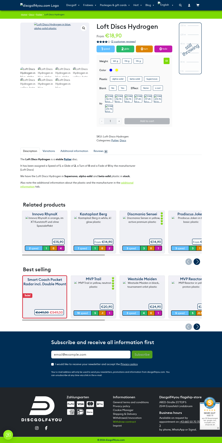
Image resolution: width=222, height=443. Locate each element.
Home (24, 14)
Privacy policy (129, 364)
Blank (102, 88)
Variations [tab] (49, 151)
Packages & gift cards (113, 5)
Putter (39, 14)
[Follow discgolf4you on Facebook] (46, 428)
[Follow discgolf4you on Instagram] (37, 428)
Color (102, 70)
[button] (84, 28)
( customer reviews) (123, 41)
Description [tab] (30, 151)
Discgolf (71, 5)
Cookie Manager (123, 410)
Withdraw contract (124, 421)
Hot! (136, 5)
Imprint (117, 425)
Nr (100, 103)
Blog (148, 5)
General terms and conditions (131, 402)
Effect (134, 88)
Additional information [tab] (74, 151)
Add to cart (147, 121)
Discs (31, 14)
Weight (103, 61)
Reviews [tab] (100, 151)
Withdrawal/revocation (127, 418)
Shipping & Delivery (125, 414)
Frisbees (88, 5)
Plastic (103, 79)
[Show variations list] (167, 61)
